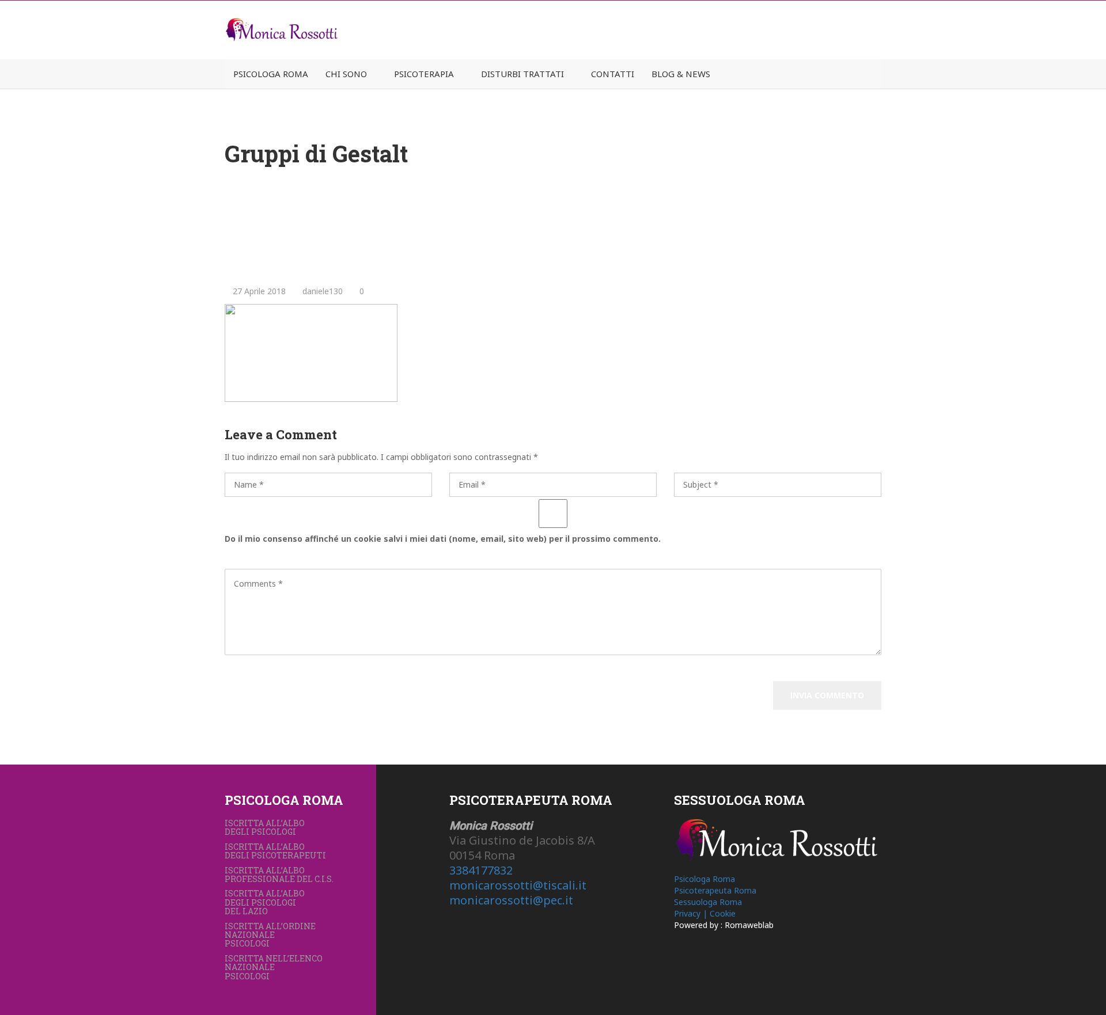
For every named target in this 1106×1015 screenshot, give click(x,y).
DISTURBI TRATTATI (522, 73)
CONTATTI (612, 73)
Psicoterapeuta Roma (715, 890)
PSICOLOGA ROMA (270, 73)
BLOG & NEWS (681, 73)
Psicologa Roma (704, 878)
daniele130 (321, 291)
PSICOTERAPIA (424, 73)
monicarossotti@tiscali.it (517, 885)
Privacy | (692, 913)
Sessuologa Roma (708, 901)
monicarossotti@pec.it (511, 900)
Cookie (723, 913)
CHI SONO (346, 73)
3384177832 (481, 870)
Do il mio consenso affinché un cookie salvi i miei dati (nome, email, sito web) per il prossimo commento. (443, 538)
